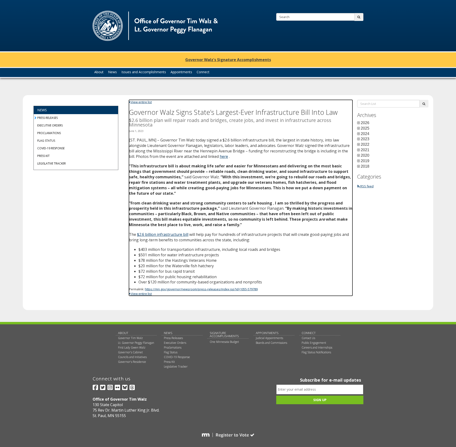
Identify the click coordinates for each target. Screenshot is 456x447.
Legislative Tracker (51, 163)
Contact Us (308, 338)
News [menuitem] (112, 72)
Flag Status (46, 141)
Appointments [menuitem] (181, 72)
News (42, 110)
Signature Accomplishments (224, 334)
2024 (365, 134)
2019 (365, 161)
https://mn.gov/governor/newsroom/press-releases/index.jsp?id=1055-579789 (201, 289)
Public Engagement (314, 343)
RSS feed (367, 186)
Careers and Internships (317, 347)
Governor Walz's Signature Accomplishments (228, 59)
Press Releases (47, 118)
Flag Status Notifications (316, 352)
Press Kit (43, 156)
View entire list (141, 102)
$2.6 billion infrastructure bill (162, 234)
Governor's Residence (132, 362)
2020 (365, 155)
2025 (365, 128)
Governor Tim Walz (130, 338)
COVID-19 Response (51, 148)
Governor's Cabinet (130, 352)
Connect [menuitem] (203, 72)
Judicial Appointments (269, 338)
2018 (365, 166)
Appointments (267, 333)
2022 (365, 144)
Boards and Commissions (271, 343)
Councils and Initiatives (132, 357)
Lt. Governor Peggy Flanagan (136, 343)
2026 (365, 123)
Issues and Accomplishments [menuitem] (143, 72)
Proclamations (49, 133)
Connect (309, 333)
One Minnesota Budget (224, 342)
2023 (365, 139)
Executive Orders (50, 125)
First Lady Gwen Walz (131, 347)
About (123, 333)
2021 (365, 150)
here (224, 156)
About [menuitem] (99, 72)
